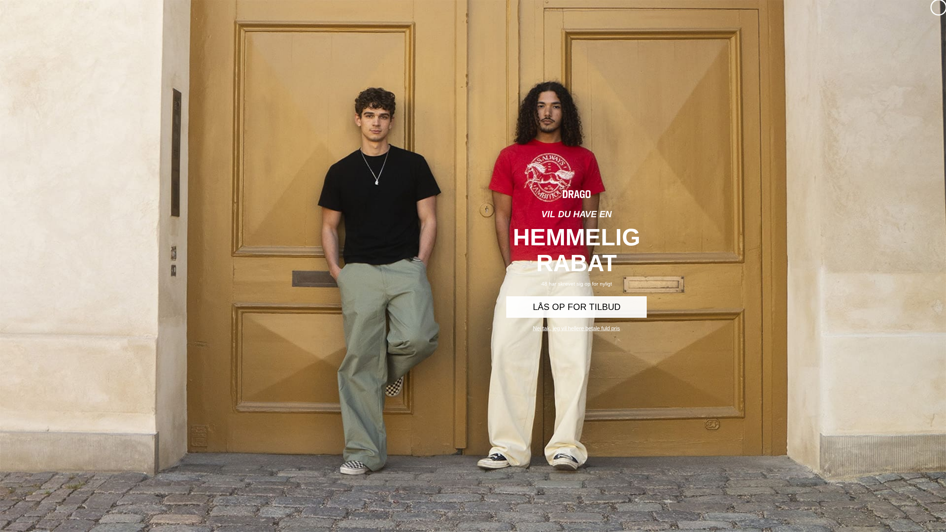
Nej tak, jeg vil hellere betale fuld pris (576, 328)
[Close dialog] (938, 7)
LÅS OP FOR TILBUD (576, 307)
